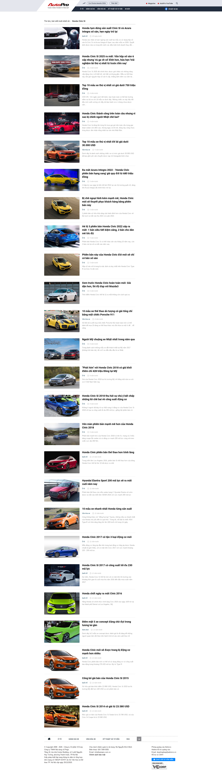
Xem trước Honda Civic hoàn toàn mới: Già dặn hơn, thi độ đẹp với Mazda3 (106, 284)
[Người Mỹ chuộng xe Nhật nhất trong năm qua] (62, 349)
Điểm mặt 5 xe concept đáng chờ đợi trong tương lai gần (106, 623)
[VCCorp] (159, 766)
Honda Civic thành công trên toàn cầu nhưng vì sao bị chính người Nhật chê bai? (108, 115)
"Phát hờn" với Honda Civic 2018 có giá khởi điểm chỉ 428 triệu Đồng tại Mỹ (107, 369)
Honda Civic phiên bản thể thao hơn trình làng (108, 452)
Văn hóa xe (101, 9)
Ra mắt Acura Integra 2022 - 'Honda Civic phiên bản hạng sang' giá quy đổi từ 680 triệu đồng (107, 173)
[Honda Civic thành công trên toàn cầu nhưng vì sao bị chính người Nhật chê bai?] (62, 123)
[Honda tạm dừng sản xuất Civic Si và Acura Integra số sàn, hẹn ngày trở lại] (62, 38)
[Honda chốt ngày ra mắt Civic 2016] (62, 603)
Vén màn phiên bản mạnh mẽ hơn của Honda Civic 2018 (107, 425)
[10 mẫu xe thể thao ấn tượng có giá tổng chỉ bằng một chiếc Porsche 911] (62, 321)
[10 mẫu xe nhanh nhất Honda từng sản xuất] (62, 519)
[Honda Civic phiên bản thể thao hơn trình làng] (62, 462)
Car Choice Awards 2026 (97, 3)
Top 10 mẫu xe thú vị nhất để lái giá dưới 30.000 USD (105, 143)
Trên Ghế (114, 3)
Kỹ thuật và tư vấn (115, 9)
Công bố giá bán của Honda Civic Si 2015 (105, 678)
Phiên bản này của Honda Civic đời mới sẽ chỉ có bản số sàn (108, 256)
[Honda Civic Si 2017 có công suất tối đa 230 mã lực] (62, 575)
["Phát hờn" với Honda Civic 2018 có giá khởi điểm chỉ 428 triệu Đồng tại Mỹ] (62, 378)
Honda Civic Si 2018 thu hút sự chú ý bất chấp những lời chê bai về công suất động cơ (108, 397)
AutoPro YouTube (166, 3)
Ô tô (82, 9)
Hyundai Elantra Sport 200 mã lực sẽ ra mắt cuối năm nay (107, 482)
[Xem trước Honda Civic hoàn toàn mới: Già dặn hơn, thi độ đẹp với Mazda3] (62, 293)
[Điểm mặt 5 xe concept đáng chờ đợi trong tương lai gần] (62, 632)
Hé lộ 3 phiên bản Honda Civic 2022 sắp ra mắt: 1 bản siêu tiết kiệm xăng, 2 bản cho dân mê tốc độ (108, 230)
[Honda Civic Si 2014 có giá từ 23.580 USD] (62, 716)
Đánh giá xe (90, 9)
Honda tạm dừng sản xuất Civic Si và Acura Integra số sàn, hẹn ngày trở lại (106, 30)
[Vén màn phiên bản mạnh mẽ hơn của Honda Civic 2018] (62, 434)
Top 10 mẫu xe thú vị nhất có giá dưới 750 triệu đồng (108, 87)
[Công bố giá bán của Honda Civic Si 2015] (62, 688)
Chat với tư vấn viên (164, 759)
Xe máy (127, 9)
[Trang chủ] (49, 739)
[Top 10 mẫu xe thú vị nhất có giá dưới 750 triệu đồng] (62, 95)
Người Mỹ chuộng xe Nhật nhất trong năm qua (108, 339)
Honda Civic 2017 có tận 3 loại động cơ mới (107, 537)
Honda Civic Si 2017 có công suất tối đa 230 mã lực (107, 567)
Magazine (151, 3)
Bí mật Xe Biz (173, 9)
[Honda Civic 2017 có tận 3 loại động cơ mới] (62, 547)
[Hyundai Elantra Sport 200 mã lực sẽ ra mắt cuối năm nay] (62, 490)
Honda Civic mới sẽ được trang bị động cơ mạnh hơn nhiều (106, 651)
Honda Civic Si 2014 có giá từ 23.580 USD (105, 706)
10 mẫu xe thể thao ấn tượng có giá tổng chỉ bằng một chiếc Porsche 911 (107, 313)
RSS (128, 739)
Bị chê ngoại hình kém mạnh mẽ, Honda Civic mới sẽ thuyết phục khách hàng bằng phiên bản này (107, 202)
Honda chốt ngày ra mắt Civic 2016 (102, 593)
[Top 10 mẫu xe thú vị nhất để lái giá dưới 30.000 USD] (62, 152)
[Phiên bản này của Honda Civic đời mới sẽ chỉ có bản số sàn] (62, 265)
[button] (139, 739)
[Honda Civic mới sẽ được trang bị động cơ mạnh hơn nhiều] (62, 660)
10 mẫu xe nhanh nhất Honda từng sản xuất (107, 508)
